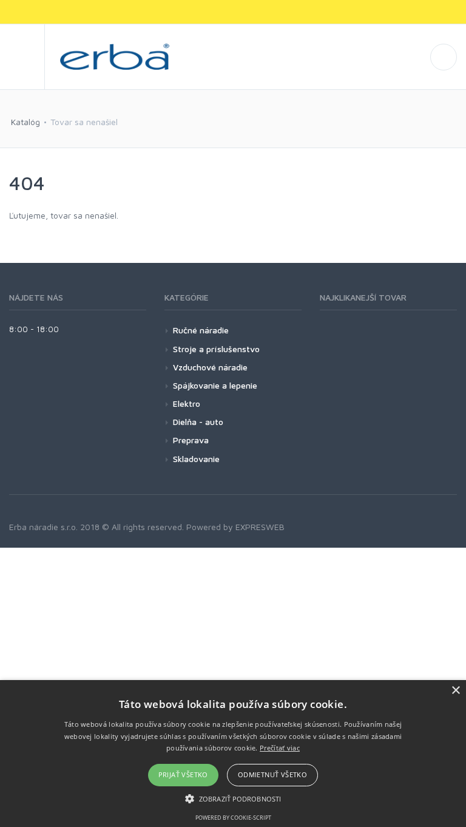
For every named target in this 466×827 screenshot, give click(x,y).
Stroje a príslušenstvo (216, 349)
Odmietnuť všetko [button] (272, 774)
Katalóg (25, 122)
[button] (233, 798)
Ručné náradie (201, 330)
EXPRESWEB (260, 527)
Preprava (191, 440)
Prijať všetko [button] (183, 774)
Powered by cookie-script (233, 818)
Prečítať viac (280, 747)
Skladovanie (196, 459)
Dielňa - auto (198, 422)
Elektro (186, 403)
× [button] (455, 690)
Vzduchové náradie (210, 367)
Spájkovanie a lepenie (215, 385)
